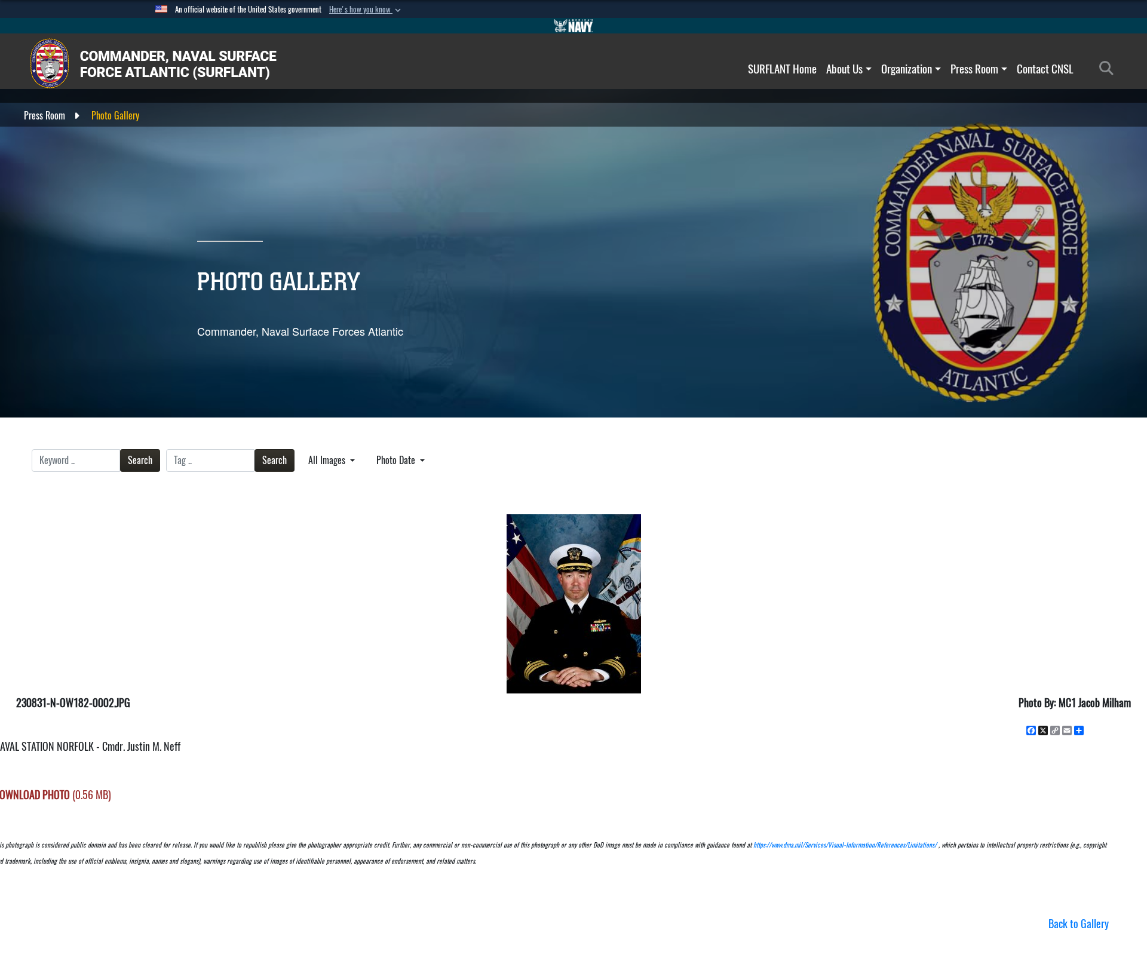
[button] (366, 10)
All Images (328, 460)
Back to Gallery (1078, 923)
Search (140, 460)
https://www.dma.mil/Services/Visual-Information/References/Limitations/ (845, 844)
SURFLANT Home (782, 68)
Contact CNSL (1045, 68)
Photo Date (397, 460)
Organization (906, 68)
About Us (844, 68)
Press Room (974, 68)
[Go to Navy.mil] (573, 25)
